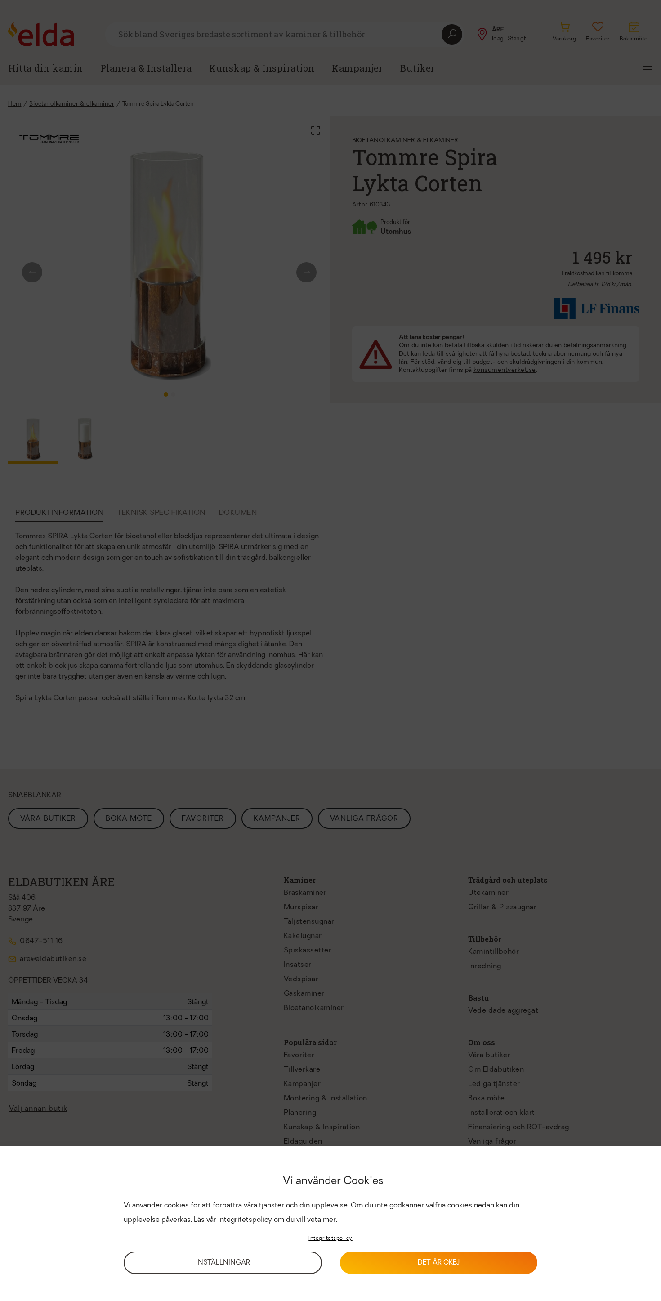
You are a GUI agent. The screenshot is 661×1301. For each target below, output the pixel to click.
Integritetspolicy (330, 1238)
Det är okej (439, 1263)
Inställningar (223, 1263)
